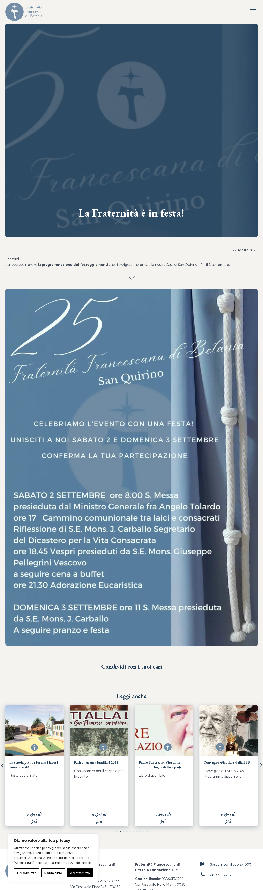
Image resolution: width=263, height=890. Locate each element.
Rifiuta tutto (53, 873)
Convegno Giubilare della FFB (162, 762)
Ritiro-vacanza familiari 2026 (31, 762)
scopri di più (34, 817)
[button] (117, 831)
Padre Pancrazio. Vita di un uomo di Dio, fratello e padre (96, 764)
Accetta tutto (80, 873)
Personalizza (26, 873)
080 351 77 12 (221, 875)
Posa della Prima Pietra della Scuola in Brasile (225, 764)
